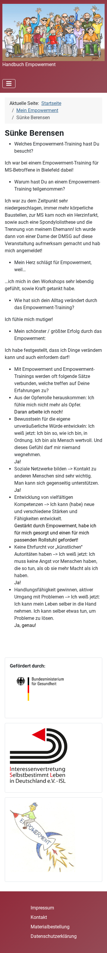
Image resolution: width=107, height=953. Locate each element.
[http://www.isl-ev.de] (42, 755)
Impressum (42, 908)
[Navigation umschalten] (8, 83)
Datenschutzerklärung (54, 936)
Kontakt (39, 917)
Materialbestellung (50, 927)
